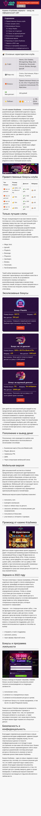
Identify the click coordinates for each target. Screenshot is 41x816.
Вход (21, 6)
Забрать (20, 328)
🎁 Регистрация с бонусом (28, 3)
